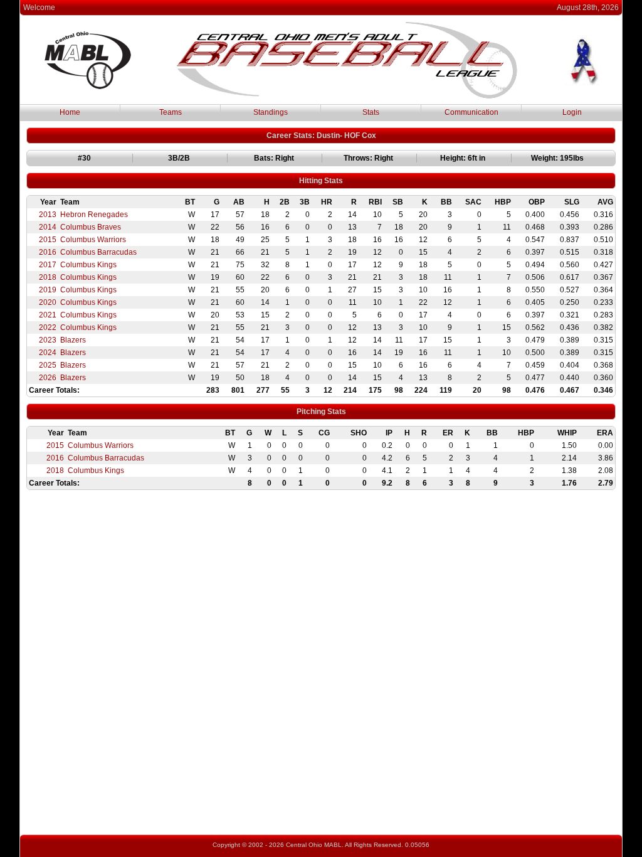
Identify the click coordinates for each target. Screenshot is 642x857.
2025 (47, 365)
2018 (47, 277)
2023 (47, 340)
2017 (47, 264)
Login (572, 112)
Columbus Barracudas (98, 252)
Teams (170, 112)
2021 (47, 315)
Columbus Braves (90, 227)
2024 (47, 352)
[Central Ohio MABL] (346, 96)
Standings (270, 112)
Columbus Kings (88, 264)
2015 (47, 239)
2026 (47, 377)
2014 (47, 227)
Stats (370, 112)
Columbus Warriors (93, 239)
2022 (47, 327)
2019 (47, 289)
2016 (47, 252)
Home (70, 112)
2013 (47, 214)
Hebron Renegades (94, 214)
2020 (47, 302)
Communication (471, 112)
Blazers (73, 340)
